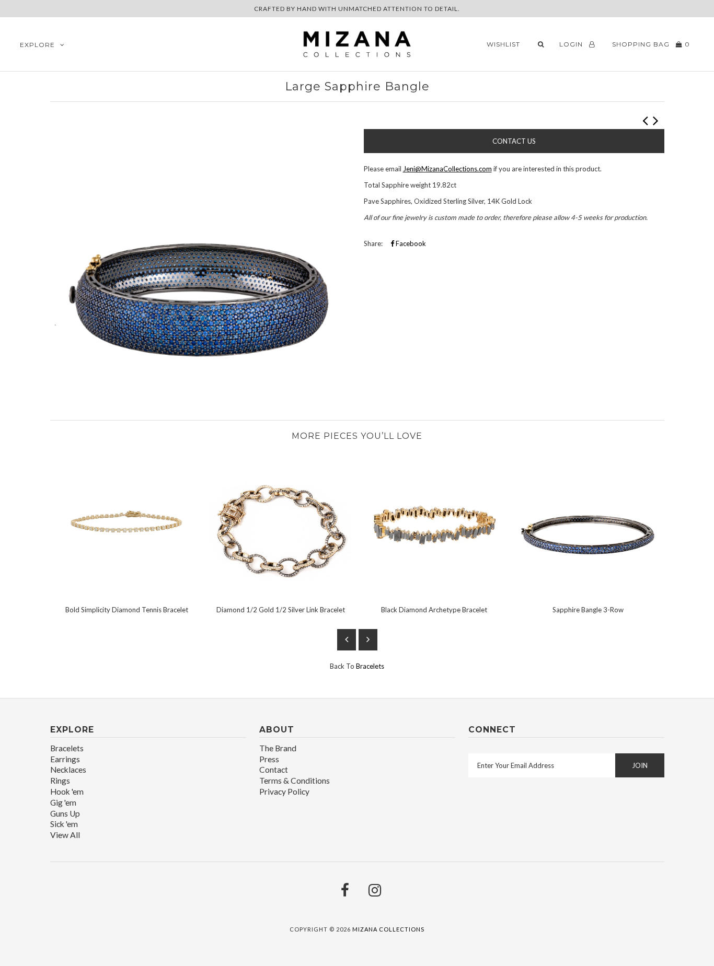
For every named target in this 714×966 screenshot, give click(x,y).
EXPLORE (37, 45)
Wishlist (503, 44)
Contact (273, 769)
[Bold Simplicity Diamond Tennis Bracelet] (127, 592)
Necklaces (68, 769)
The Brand (277, 748)
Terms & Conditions (294, 780)
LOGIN (572, 44)
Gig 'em (63, 802)
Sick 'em (64, 824)
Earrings (65, 759)
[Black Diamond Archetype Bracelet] (434, 592)
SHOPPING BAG (650, 44)
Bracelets (370, 666)
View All (65, 835)
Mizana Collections (388, 929)
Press (269, 759)
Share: (373, 243)
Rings (60, 780)
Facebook (410, 243)
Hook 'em (67, 791)
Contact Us (514, 141)
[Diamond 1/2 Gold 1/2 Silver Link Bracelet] (280, 592)
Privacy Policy (284, 791)
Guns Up (65, 813)
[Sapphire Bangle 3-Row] (588, 592)
